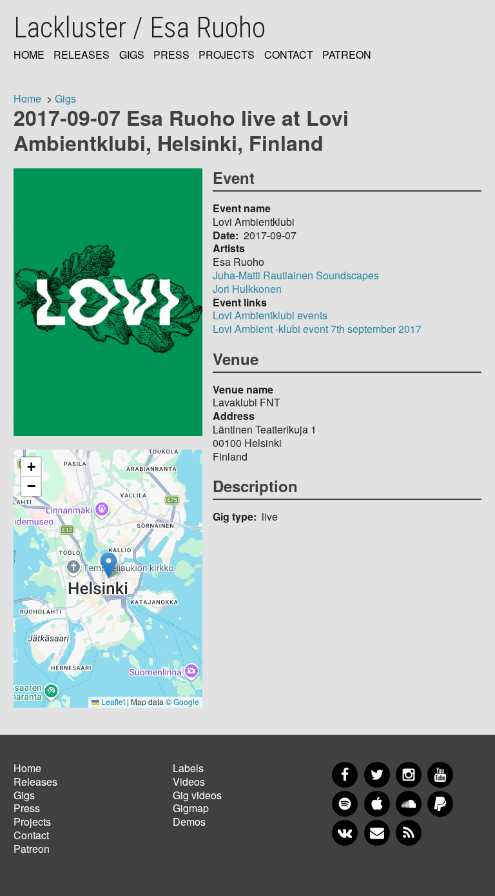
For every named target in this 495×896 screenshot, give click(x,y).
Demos (189, 821)
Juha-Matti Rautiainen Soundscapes (296, 275)
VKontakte (345, 833)
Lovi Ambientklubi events (270, 315)
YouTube (440, 775)
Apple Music (377, 804)
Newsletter (377, 833)
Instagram (409, 775)
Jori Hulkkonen (247, 288)
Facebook (345, 775)
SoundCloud (409, 804)
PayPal (440, 804)
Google (186, 701)
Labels (188, 768)
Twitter (377, 775)
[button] (109, 565)
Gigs (131, 55)
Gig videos (197, 795)
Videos (189, 781)
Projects (227, 55)
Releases (81, 55)
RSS (409, 833)
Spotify (345, 804)
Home (29, 55)
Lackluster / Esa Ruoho (140, 28)
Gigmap (191, 808)
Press (171, 55)
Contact (288, 55)
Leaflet (112, 701)
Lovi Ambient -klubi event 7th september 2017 (317, 328)
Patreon (346, 55)
